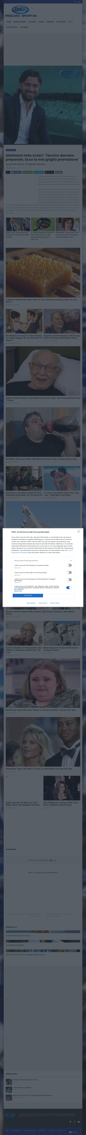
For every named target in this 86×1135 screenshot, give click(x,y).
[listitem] (43, 561)
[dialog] (43, 567)
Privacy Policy (54, 603)
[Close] (79, 532)
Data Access (43, 603)
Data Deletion (31, 603)
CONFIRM (28, 595)
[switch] (69, 565)
